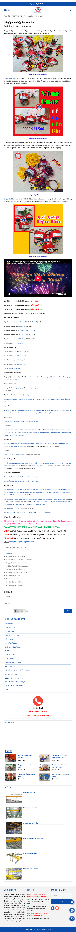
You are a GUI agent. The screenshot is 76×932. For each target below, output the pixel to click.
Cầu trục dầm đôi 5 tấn (30, 853)
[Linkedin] (18, 548)
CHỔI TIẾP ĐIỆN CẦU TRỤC (13, 647)
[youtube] (57, 908)
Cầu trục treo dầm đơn (30, 808)
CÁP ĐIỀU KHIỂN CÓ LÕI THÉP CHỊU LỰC (17, 670)
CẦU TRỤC (8, 651)
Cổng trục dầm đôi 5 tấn (30, 869)
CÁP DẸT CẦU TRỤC (11, 674)
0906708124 (41, 4)
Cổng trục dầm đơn (29, 792)
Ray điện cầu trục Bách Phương (15, 556)
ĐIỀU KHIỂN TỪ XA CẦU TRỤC (14, 678)
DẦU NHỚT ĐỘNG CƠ (11, 689)
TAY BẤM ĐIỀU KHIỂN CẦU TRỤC (15, 682)
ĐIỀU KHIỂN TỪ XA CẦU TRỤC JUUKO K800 (19, 559)
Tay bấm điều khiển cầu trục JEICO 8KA (18, 566)
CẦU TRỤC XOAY (10, 628)
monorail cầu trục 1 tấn (30, 823)
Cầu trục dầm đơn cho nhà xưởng (33, 838)
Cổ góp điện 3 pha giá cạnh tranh (16, 563)
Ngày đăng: (8, 26)
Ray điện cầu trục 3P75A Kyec (15, 582)
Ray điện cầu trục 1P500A (14, 585)
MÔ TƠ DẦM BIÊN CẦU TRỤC (14, 686)
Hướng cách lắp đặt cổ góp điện (15, 569)
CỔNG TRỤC (9, 624)
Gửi (68, 611)
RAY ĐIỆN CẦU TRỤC (11, 643)
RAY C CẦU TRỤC (10, 666)
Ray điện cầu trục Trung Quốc (15, 579)
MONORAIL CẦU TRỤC (12, 658)
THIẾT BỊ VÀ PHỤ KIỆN (12, 635)
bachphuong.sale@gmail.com (21, 542)
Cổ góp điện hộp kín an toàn (12, 78)
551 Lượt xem (27, 26)
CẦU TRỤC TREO (10, 655)
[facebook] (53, 908)
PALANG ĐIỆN (9, 631)
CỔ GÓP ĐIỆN (9, 639)
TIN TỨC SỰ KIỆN (17, 16)
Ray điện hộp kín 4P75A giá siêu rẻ (16, 572)
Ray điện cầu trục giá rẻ (13, 575)
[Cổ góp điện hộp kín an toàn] (38, 10)
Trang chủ (7, 16)
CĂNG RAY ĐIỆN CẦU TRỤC (13, 662)
